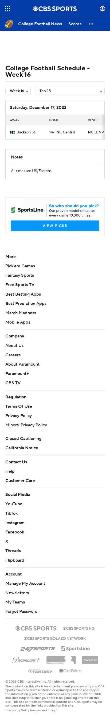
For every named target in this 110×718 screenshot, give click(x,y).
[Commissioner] (61, 658)
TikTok (11, 513)
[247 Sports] (37, 647)
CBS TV (13, 383)
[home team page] (12, 132)
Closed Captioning (23, 438)
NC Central (65, 132)
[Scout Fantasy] (40, 670)
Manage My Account (25, 583)
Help (10, 471)
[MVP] (90, 658)
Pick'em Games (20, 266)
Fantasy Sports (19, 275)
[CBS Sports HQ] (79, 627)
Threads (13, 550)
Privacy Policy (18, 415)
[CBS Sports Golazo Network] (55, 638)
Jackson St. (26, 132)
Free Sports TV (19, 284)
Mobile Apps (17, 322)
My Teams (15, 602)
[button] (7, 8)
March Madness (20, 313)
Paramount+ (17, 373)
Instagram (15, 522)
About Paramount (22, 364)
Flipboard (14, 560)
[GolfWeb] (70, 671)
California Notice (21, 448)
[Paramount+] (26, 659)
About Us (14, 345)
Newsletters (17, 592)
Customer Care (20, 480)
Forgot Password (21, 611)
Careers (13, 355)
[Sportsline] (75, 647)
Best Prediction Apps (25, 303)
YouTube (13, 504)
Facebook (14, 532)
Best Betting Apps (23, 294)
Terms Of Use (18, 406)
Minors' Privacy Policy (26, 425)
